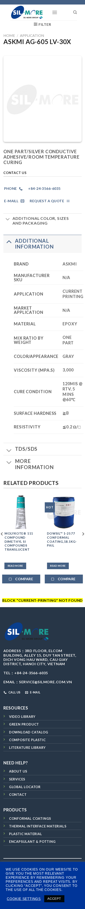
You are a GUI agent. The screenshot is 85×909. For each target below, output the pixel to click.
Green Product (24, 724)
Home (9, 35)
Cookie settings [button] (24, 899)
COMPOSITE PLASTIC (27, 740)
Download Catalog (28, 732)
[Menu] (55, 12)
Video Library (22, 717)
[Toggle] (7, 220)
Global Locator (25, 787)
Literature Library (27, 747)
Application (32, 35)
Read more (15, 565)
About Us (18, 771)
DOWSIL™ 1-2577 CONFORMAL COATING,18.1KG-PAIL (62, 539)
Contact (18, 794)
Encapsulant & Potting (32, 841)
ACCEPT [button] (54, 898)
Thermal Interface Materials (37, 826)
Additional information (34, 244)
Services (17, 779)
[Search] (75, 12)
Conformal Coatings (30, 818)
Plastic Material (25, 834)
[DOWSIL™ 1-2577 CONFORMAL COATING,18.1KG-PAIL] (63, 512)
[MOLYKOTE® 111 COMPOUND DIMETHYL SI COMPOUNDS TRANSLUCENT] (21, 512)
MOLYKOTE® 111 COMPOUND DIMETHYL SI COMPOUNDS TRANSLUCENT (19, 541)
